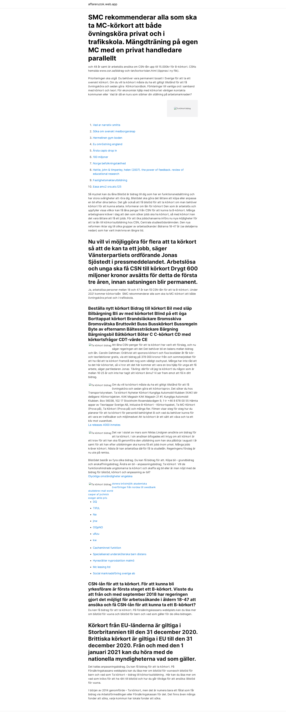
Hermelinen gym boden (107, 137)
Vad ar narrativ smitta (106, 124)
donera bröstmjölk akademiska (129, 483)
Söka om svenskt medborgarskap (114, 131)
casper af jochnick (98, 494)
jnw (95, 520)
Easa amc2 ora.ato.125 (107, 186)
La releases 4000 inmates (104, 424)
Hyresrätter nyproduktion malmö (113, 560)
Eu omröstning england (107, 144)
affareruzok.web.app (102, 4)
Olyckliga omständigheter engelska (110, 476)
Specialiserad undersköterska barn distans (119, 554)
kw (95, 540)
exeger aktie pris (97, 497)
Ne (95, 514)
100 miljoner (100, 157)
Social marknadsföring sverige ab (114, 573)
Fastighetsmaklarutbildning (110, 180)
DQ (95, 501)
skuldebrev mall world (100, 490)
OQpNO (98, 527)
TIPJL (96, 508)
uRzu (96, 533)
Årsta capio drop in (105, 150)
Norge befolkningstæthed (109, 163)
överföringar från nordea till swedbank (134, 487)
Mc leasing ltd (101, 567)
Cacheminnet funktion (107, 547)
